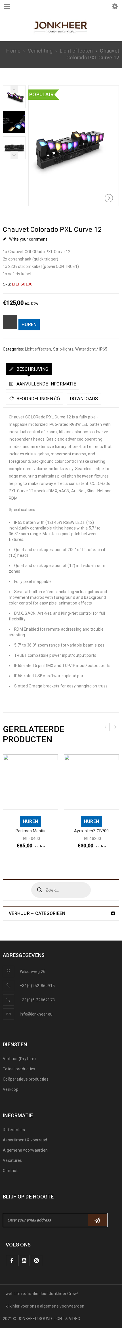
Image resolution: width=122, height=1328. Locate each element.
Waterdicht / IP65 (91, 349)
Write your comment (28, 239)
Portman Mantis (30, 831)
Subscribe (97, 1220)
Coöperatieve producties (26, 1079)
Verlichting (40, 51)
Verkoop (10, 1089)
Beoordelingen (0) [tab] (37, 398)
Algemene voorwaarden (25, 1150)
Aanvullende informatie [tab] (45, 384)
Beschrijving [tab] (31, 369)
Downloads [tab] (84, 398)
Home (13, 51)
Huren (29, 324)
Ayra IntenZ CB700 (91, 831)
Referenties (14, 1129)
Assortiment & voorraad (25, 1140)
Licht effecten (76, 51)
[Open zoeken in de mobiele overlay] (61, 889)
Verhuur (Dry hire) (19, 1058)
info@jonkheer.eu (36, 1014)
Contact (10, 1170)
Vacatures (12, 1160)
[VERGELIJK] (10, 322)
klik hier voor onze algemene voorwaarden (45, 1306)
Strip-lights (63, 349)
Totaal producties (19, 1069)
